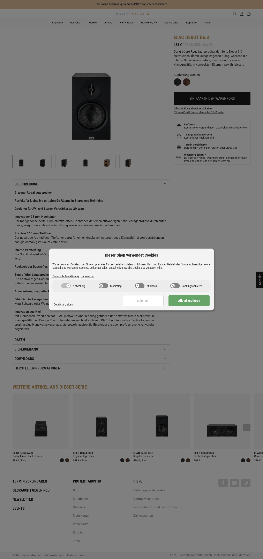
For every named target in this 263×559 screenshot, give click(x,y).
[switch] (66, 285)
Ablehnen (143, 301)
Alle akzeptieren (189, 301)
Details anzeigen (63, 304)
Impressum (87, 276)
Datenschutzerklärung (65, 276)
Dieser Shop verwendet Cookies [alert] (131, 255)
